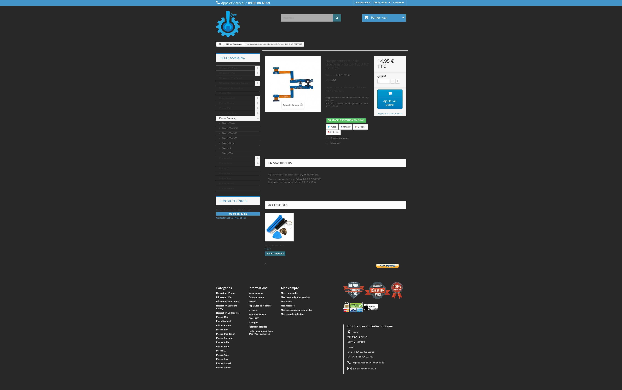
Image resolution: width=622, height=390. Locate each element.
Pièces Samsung (227, 118)
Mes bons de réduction (292, 314)
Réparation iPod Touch (230, 78)
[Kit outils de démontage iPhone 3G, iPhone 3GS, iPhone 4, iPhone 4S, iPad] (279, 227)
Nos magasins (256, 293)
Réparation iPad (227, 73)
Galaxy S (226, 148)
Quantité (381, 76)
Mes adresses (288, 306)
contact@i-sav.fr (368, 369)
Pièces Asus (225, 173)
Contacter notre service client (231, 218)
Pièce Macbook (227, 98)
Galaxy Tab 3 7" (229, 138)
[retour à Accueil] (220, 44)
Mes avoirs (286, 301)
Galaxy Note (227, 143)
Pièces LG (224, 168)
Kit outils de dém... (275, 245)
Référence (330, 75)
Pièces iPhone (226, 103)
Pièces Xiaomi (226, 188)
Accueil (252, 301)
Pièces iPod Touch (228, 113)
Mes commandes (289, 293)
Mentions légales (257, 314)
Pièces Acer (225, 178)
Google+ (361, 127)
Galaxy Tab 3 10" (229, 128)
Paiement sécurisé (258, 327)
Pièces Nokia (225, 158)
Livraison (253, 310)
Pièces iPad (225, 108)
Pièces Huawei (226, 183)
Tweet (333, 127)
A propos (253, 322)
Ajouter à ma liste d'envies (389, 113)
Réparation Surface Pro (231, 88)
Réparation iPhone (228, 68)
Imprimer (335, 143)
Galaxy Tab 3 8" (229, 133)
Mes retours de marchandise (295, 297)
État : (328, 80)
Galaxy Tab (227, 153)
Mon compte (290, 288)
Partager (346, 127)
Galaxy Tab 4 (228, 123)
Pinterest (334, 132)
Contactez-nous (362, 2)
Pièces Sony (225, 163)
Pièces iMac (225, 93)
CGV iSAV (254, 318)
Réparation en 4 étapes (260, 306)
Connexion (398, 2)
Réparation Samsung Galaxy (233, 83)
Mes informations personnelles (296, 310)
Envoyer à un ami (339, 138)
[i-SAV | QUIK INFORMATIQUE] (246, 23)
